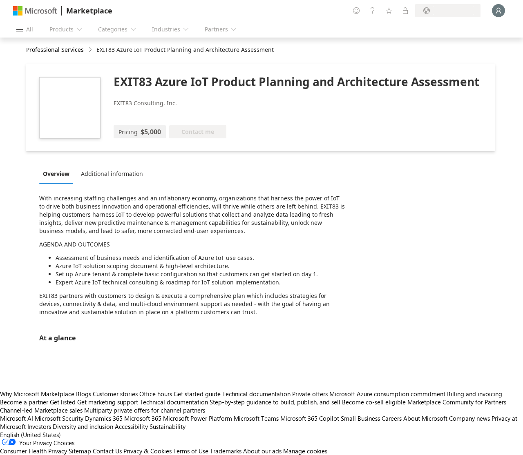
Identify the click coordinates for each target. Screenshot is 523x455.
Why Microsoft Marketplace (37, 394)
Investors (39, 426)
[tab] (58, 173)
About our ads (262, 451)
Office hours (155, 394)
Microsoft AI (16, 418)
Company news (469, 418)
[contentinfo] (91, 50)
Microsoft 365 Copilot (309, 418)
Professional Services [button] (55, 49)
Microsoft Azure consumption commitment (388, 394)
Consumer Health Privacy (33, 451)
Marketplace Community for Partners (456, 402)
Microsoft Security (59, 418)
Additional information (112, 174)
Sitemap (80, 451)
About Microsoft (425, 418)
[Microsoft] (35, 11)
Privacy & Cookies (147, 451)
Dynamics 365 (104, 418)
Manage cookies (305, 451)
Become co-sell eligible (374, 402)
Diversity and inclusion (83, 426)
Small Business (360, 418)
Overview (56, 174)
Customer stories (115, 394)
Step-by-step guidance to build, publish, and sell (275, 402)
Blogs (83, 394)
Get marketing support (107, 402)
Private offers (310, 394)
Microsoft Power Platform (197, 418)
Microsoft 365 (142, 418)
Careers (392, 418)
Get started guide (197, 394)
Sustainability (168, 426)
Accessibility (131, 426)
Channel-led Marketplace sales (41, 410)
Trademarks (225, 451)
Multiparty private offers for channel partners (144, 410)
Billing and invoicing (474, 394)
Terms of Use (190, 451)
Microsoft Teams (256, 418)
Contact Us (107, 451)
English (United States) (30, 435)
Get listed (63, 402)
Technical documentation (256, 394)
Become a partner (24, 402)
